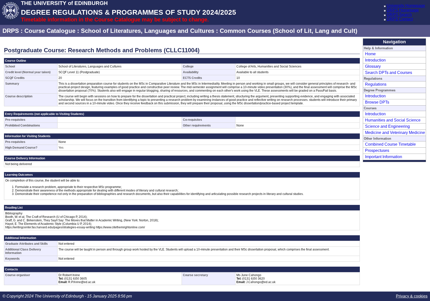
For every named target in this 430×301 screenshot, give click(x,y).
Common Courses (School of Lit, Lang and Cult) (288, 30)
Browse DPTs (377, 102)
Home (370, 54)
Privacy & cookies (412, 296)
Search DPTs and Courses (388, 72)
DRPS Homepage (403, 10)
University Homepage (406, 5)
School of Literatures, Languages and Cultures (147, 30)
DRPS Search (399, 14)
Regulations (375, 84)
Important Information (383, 157)
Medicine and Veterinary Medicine (395, 132)
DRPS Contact (400, 19)
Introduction (375, 60)
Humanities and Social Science (393, 120)
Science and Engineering (387, 126)
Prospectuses (377, 150)
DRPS (10, 30)
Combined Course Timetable (390, 144)
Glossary (373, 66)
